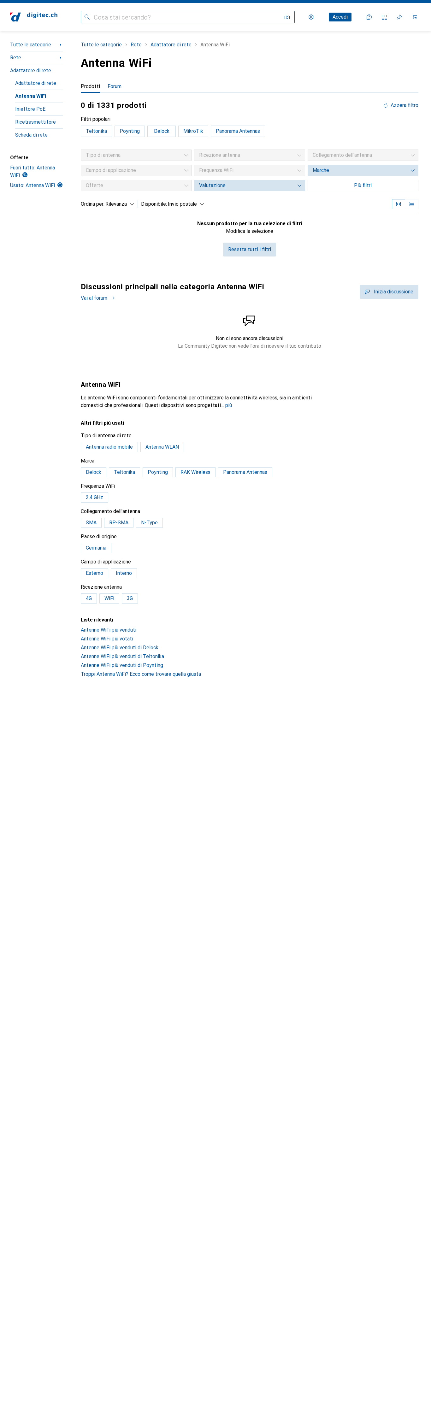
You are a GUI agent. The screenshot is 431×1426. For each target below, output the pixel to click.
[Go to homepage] (33, 17)
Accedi (340, 17)
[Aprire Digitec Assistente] (369, 17)
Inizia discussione (393, 292)
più (228, 405)
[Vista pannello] (398, 204)
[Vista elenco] (411, 204)
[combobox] (118, 204)
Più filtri (363, 185)
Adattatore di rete (30, 71)
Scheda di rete (31, 135)
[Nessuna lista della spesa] (399, 17)
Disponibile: (154, 204)
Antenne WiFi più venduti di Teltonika (122, 656)
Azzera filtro (404, 105)
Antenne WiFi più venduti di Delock (119, 648)
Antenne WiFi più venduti (108, 630)
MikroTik (193, 131)
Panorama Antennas (238, 131)
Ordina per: (92, 204)
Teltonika (96, 131)
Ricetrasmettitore (35, 122)
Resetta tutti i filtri (249, 249)
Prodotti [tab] (90, 86)
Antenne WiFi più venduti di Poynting (122, 665)
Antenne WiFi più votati (107, 639)
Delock (161, 131)
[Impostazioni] (311, 17)
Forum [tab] (114, 86)
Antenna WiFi (30, 96)
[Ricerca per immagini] (287, 17)
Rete (15, 58)
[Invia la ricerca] (87, 17)
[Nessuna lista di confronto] (384, 17)
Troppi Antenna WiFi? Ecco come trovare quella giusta (141, 674)
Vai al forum (94, 298)
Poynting (130, 131)
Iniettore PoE (30, 109)
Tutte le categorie (30, 45)
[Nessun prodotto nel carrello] (415, 17)
